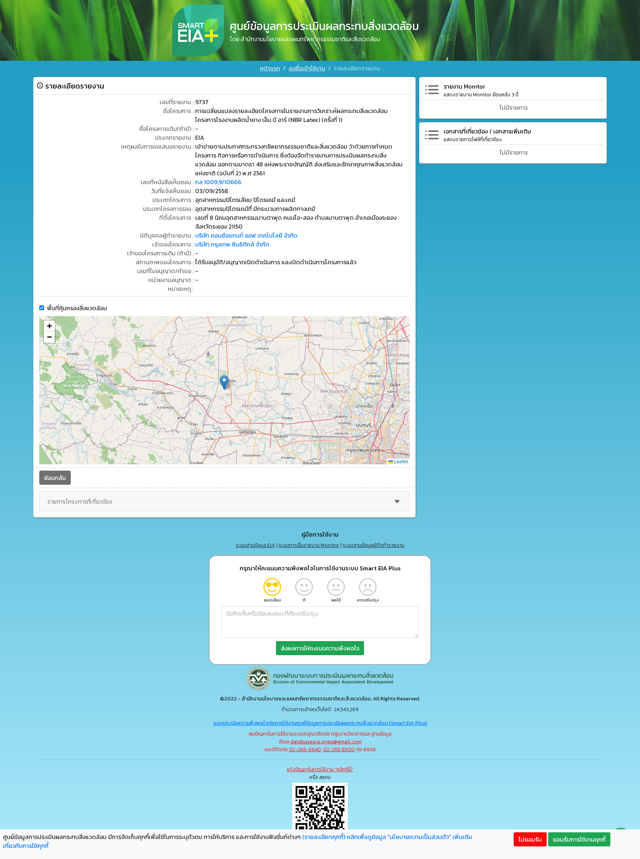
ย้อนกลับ (55, 477)
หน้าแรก (270, 68)
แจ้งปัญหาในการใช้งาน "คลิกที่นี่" (320, 769)
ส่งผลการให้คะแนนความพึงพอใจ (320, 648)
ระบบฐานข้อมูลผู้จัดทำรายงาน (373, 545)
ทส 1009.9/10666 (218, 182)
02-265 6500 (339, 749)
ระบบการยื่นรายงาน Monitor (309, 545)
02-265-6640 (305, 749)
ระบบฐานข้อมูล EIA (255, 545)
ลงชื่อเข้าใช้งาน (307, 68)
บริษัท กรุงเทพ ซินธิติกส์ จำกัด (232, 244)
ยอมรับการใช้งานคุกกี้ (579, 839)
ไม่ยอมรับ (530, 839)
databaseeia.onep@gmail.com (325, 742)
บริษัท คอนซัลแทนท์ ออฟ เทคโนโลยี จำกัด (246, 235)
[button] (224, 382)
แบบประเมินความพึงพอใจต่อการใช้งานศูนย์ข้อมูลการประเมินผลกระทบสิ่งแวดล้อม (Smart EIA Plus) (320, 723)
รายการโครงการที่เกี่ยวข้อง (79, 501)
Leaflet (400, 461)
